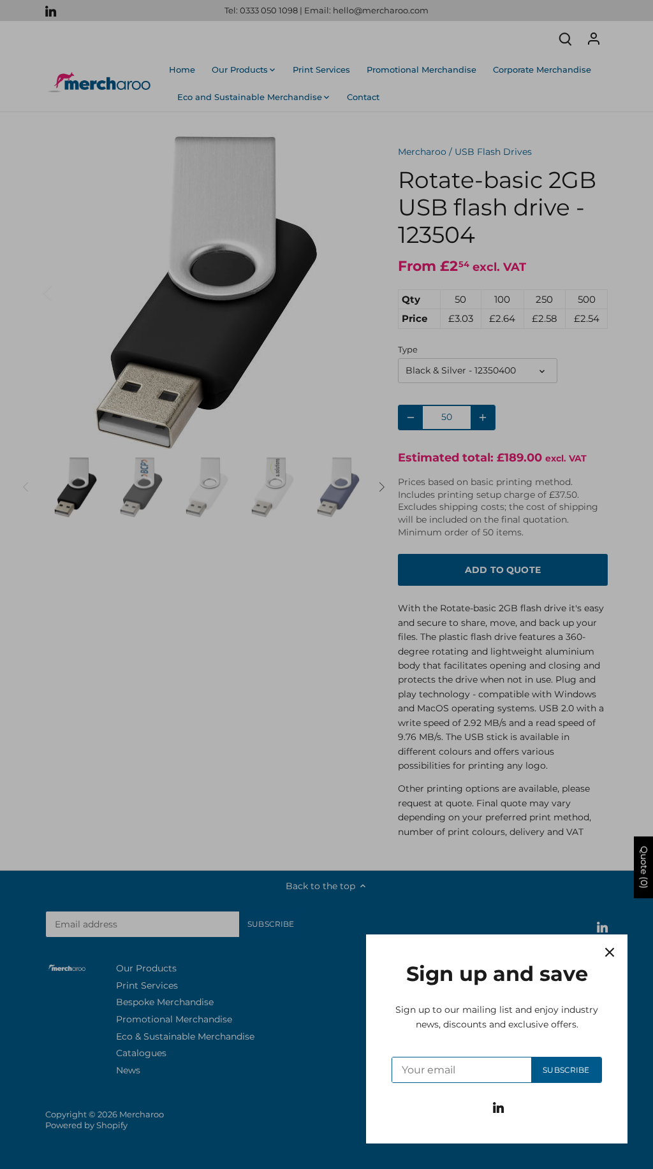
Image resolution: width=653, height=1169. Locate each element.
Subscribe (566, 1070)
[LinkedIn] (498, 1107)
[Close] (610, 952)
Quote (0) (644, 867)
